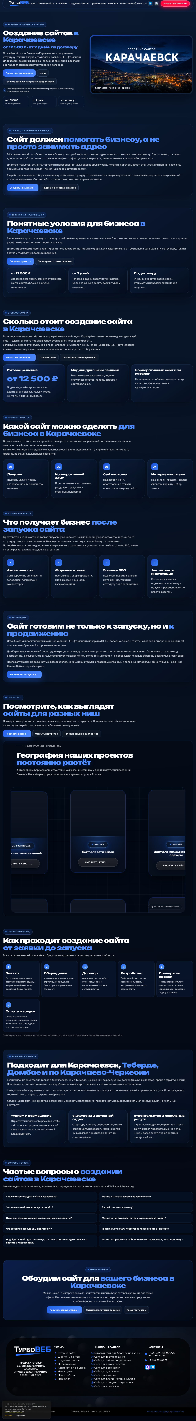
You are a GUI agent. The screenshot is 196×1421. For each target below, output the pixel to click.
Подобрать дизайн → (17, 733)
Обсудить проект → (20, 261)
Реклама (113, 3)
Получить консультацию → (64, 1309)
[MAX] (156, 3)
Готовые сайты (46, 3)
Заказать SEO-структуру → (24, 674)
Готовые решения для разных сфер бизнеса (30, 81)
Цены (43, 73)
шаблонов (30, 1369)
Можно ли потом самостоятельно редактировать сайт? (134, 1218)
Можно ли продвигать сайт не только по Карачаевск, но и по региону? (142, 1239)
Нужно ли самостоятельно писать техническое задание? (39, 1218)
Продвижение (98, 3)
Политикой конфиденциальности (18, 1410)
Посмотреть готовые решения (55, 261)
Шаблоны (61, 3)
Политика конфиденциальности (165, 1411)
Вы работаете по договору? (118, 1207)
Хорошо (8, 1415)
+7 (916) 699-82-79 (137, 3)
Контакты (125, 3)
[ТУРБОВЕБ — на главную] (18, 3)
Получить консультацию (175, 3)
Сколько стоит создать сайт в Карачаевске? (31, 1196)
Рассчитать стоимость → (19, 73)
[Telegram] (150, 3)
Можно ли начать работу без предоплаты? (126, 1196)
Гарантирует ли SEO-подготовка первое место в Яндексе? (135, 1228)
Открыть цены (48, 357)
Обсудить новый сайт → (23, 187)
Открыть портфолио (46, 733)
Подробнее (20, 1415)
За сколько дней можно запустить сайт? (29, 1207)
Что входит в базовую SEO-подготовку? (29, 1228)
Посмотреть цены (136, 1309)
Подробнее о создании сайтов (59, 187)
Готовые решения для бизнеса (81, 733)
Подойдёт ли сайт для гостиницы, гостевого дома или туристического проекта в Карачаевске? (46, 1241)
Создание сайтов (79, 3)
